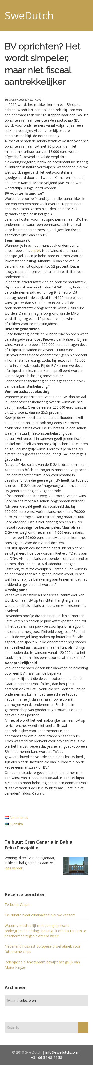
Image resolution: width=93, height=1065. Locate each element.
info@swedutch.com (61, 1052)
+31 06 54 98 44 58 (46, 1057)
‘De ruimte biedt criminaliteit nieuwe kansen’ (40, 915)
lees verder (13, 868)
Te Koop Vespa (17, 904)
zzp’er (35, 250)
